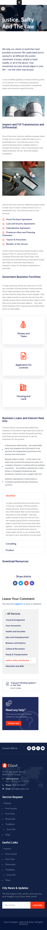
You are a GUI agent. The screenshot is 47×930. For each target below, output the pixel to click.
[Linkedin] (32, 583)
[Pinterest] (26, 583)
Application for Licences (24, 366)
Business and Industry (16, 643)
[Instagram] (38, 748)
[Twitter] (20, 583)
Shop (7, 835)
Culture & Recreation (15, 649)
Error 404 (11, 829)
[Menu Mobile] (19, 2)
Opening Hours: (12, 779)
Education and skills (15, 666)
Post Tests (10, 814)
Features (7, 803)
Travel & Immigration (15, 620)
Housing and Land (23, 397)
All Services (13, 613)
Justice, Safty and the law (17, 660)
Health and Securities (15, 631)
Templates (10, 824)
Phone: (15, 785)
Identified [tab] (10, 495)
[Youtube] (43, 748)
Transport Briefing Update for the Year (23, 684)
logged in (18, 604)
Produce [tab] (10, 550)
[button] (3, 9)
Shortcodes (10, 819)
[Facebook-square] (29, 748)
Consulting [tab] (11, 543)
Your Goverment (13, 625)
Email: (17, 789)
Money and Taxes (23, 335)
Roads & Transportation (17, 654)
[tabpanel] (23, 519)
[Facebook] (15, 583)
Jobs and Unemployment (17, 637)
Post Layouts (11, 808)
